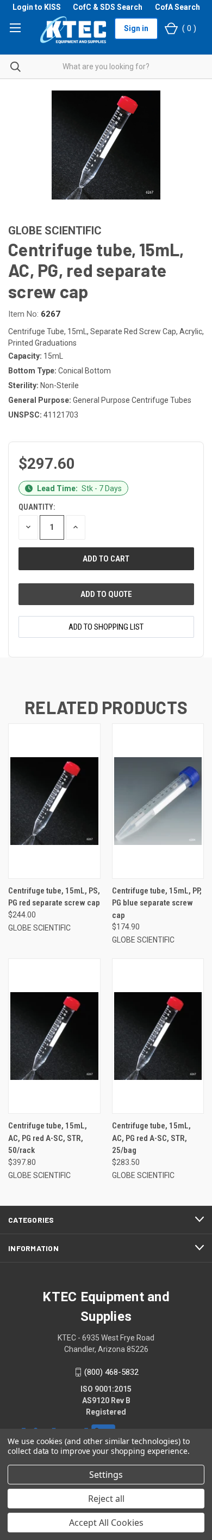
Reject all (106, 1499)
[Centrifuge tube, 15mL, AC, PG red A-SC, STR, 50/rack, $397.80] (54, 1036)
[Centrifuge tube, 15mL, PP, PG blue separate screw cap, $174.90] (158, 801)
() (189, 28)
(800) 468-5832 (111, 1372)
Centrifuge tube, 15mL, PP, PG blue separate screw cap (157, 903)
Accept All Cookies (106, 1523)
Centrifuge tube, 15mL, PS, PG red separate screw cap (54, 897)
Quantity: (36, 507)
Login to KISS (37, 7)
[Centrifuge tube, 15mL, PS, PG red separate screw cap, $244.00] (54, 801)
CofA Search (177, 7)
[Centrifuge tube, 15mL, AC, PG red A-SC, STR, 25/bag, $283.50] (158, 1036)
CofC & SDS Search (107, 7)
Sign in (136, 28)
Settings (106, 1475)
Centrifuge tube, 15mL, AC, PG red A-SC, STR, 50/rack (47, 1138)
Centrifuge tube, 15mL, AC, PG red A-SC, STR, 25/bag (151, 1138)
